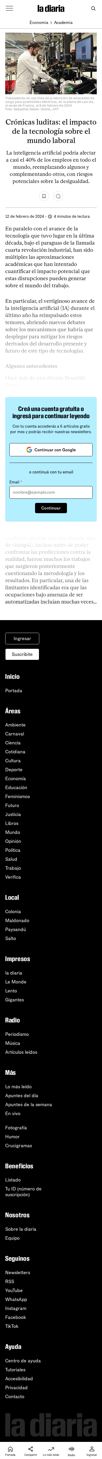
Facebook (15, 1317)
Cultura (13, 761)
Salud (11, 859)
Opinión (13, 841)
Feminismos (17, 796)
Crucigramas (18, 1146)
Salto (10, 938)
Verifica (13, 877)
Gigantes (14, 1000)
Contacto (14, 1396)
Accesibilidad (19, 1379)
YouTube (14, 1290)
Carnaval (14, 734)
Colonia (13, 911)
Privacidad (16, 1388)
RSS (9, 1281)
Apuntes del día (21, 1096)
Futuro (12, 805)
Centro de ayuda (23, 1361)
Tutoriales (15, 1370)
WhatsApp (16, 1299)
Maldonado (17, 920)
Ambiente (15, 725)
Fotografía (16, 1128)
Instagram (15, 1308)
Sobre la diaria (20, 1229)
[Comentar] (58, 196)
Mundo (12, 832)
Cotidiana (15, 752)
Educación (16, 787)
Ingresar (22, 638)
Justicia (13, 814)
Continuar (50, 508)
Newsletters (17, 1272)
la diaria (13, 973)
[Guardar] (44, 196)
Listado (13, 1180)
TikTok (12, 1326)
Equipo (12, 1238)
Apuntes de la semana (28, 1104)
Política (12, 850)
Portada (13, 691)
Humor (12, 1137)
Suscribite (22, 654)
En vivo (12, 1113)
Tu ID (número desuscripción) (23, 1192)
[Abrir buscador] (93, 8)
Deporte (13, 770)
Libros (11, 823)
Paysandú (15, 929)
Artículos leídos (21, 1052)
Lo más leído (18, 1087)
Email (15, 482)
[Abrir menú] (9, 8)
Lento (11, 991)
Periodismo (17, 1034)
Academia (63, 22)
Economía (39, 22)
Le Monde (15, 982)
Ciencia (13, 743)
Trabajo (13, 868)
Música (12, 1043)
